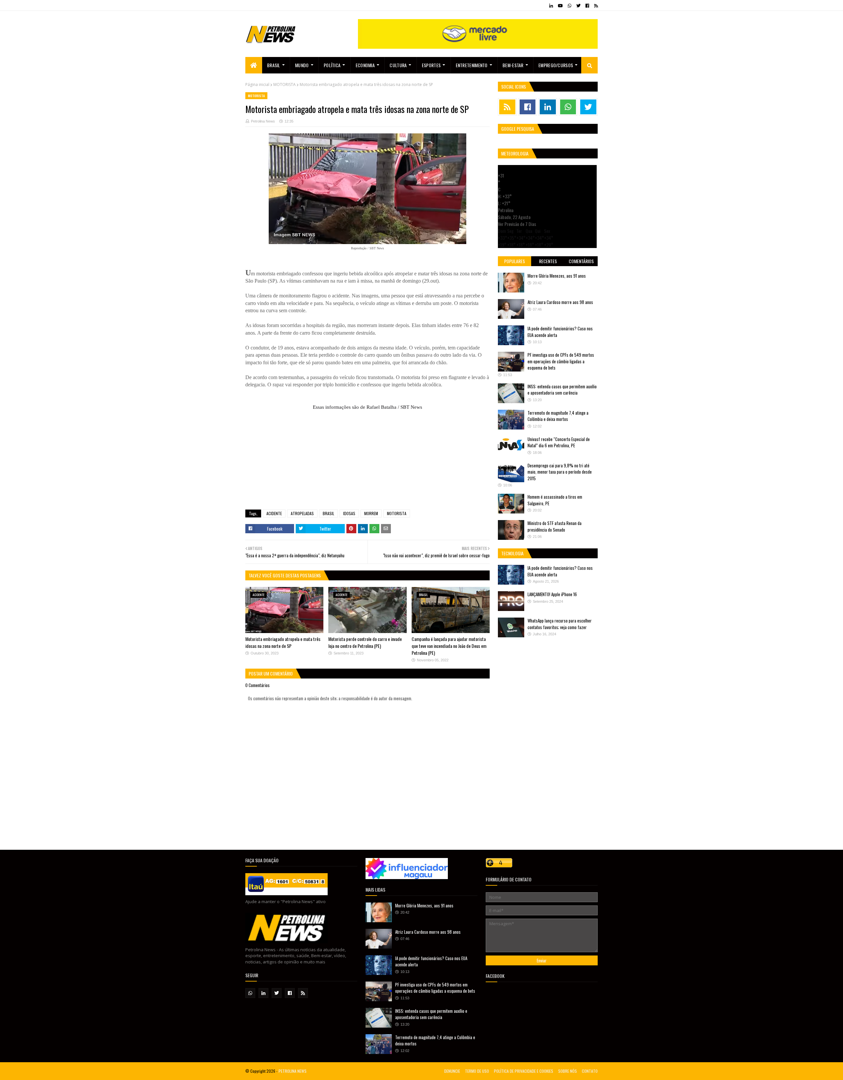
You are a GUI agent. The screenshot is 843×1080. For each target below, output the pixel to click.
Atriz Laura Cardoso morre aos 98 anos (560, 302)
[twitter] (578, 5)
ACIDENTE (274, 513)
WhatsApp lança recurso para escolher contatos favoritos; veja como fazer (560, 623)
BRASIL (328, 513)
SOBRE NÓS (567, 1071)
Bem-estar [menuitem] (513, 65)
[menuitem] (253, 65)
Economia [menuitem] (365, 65)
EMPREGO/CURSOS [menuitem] (555, 65)
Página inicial (257, 84)
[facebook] (587, 5)
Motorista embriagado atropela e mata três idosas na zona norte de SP (282, 642)
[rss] (595, 5)
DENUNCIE (452, 1071)
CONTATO (590, 1071)
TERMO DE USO (477, 1071)
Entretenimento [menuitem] (472, 65)
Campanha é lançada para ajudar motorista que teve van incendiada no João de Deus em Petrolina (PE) (449, 645)
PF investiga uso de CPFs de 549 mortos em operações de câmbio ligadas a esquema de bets (561, 361)
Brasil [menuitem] (273, 65)
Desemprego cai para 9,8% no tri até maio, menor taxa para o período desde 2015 (560, 472)
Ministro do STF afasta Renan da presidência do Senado (555, 526)
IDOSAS (349, 513)
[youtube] (560, 5)
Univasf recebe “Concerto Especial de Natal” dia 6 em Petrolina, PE (559, 442)
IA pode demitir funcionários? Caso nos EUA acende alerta (560, 331)
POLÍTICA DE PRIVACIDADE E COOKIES (523, 1071)
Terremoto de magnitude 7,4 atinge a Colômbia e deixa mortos (558, 416)
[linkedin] (551, 5)
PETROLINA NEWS (293, 1071)
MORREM (371, 513)
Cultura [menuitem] (398, 65)
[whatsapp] (569, 5)
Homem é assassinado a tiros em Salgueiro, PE (555, 500)
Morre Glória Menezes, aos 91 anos (557, 275)
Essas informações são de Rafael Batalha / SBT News (367, 407)
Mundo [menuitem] (302, 65)
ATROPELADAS (302, 513)
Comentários (581, 261)
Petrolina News (263, 121)
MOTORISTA (284, 84)
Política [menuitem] (332, 65)
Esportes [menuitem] (431, 65)
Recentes (548, 261)
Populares (514, 261)
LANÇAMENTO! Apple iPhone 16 (552, 594)
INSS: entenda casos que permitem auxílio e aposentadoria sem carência (562, 389)
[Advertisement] (367, 457)
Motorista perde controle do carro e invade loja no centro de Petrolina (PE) (365, 642)
